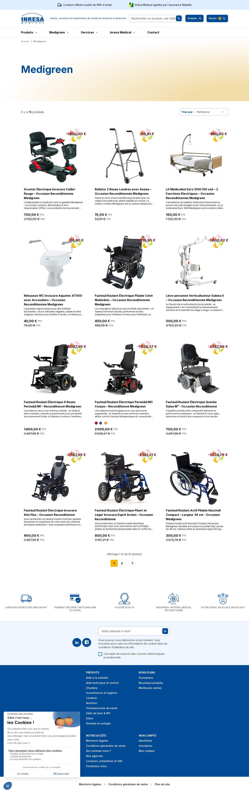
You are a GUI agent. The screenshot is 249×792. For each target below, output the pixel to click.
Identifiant (145, 740)
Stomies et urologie (98, 723)
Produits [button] (27, 32)
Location (91, 697)
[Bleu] (100, 423)
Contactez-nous (96, 766)
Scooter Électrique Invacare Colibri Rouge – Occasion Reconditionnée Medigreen (49, 193)
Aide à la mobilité (97, 677)
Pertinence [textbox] (203, 111)
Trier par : (187, 111)
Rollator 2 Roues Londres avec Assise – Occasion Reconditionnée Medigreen (123, 191)
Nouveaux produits (151, 682)
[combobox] (211, 112)
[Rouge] (96, 423)
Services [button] (87, 32)
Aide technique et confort (102, 682)
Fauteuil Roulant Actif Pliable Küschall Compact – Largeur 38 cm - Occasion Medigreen (193, 515)
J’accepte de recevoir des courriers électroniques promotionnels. (134, 655)
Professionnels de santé (101, 708)
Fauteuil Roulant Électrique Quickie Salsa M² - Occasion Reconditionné (191, 404)
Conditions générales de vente (106, 745)
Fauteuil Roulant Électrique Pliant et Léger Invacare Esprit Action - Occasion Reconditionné (124, 515)
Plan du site (162, 784)
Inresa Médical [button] (120, 32)
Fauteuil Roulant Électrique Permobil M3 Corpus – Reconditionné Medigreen (124, 404)
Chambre (92, 687)
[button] (194, 18)
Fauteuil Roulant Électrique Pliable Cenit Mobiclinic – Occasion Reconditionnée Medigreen (124, 300)
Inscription (145, 745)
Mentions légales (97, 740)
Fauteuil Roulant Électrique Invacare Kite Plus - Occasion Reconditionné (50, 513)
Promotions (146, 677)
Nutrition (91, 703)
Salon (89, 718)
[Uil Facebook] (86, 642)
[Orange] (105, 423)
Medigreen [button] (57, 32)
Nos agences (94, 755)
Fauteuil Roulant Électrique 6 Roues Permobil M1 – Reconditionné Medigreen (52, 404)
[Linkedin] (76, 642)
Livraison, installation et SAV (104, 761)
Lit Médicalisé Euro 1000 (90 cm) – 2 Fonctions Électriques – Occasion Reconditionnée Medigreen (192, 193)
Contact (153, 32)
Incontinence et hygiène (101, 692)
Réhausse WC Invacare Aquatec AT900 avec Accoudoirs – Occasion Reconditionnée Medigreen (53, 300)
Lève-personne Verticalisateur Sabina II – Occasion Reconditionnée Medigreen (195, 298)
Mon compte (147, 750)
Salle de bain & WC (98, 713)
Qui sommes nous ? (98, 750)
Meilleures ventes (150, 687)
